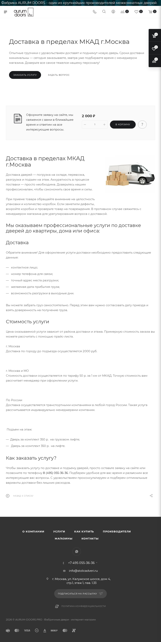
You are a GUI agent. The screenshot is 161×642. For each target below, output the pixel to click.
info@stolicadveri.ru (83, 571)
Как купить (84, 531)
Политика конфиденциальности (83, 606)
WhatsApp (76, 551)
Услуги (59, 531)
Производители (117, 531)
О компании (33, 531)
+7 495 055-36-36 (81, 563)
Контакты (90, 538)
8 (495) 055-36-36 (55, 473)
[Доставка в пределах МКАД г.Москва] (130, 174)
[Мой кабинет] (113, 12)
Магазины (63, 538)
